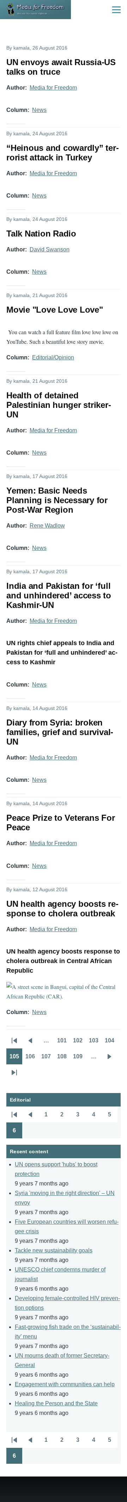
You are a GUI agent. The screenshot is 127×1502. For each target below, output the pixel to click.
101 (63, 1042)
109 (79, 1058)
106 (31, 1058)
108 (63, 1058)
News (39, 110)
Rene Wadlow (47, 526)
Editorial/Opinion (53, 357)
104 (111, 1042)
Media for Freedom (53, 88)
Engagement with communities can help (65, 1384)
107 (47, 1058)
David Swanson (49, 249)
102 (79, 1042)
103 (95, 1042)
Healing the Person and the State (56, 1403)
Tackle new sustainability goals (53, 1250)
